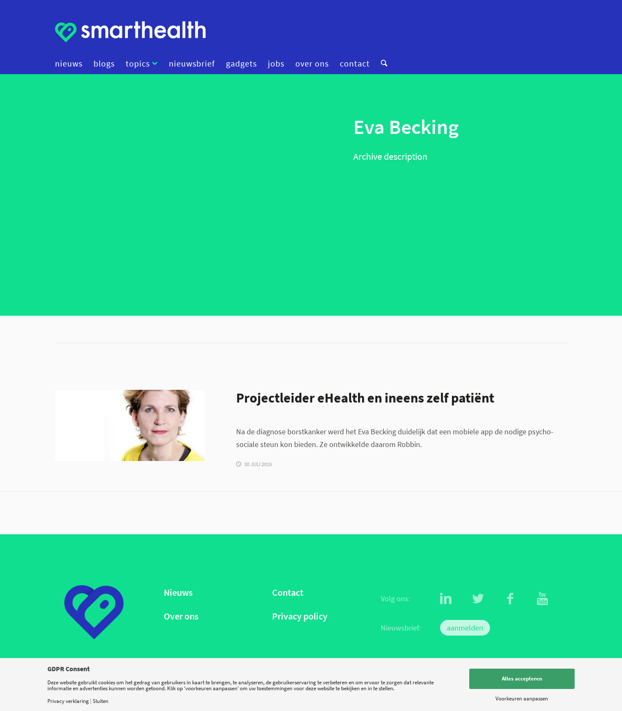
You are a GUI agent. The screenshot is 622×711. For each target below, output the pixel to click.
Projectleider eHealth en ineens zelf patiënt (365, 397)
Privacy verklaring (68, 701)
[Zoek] (381, 63)
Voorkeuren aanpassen (521, 698)
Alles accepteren (522, 678)
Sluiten (100, 701)
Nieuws (178, 592)
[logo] (130, 31)
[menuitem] (71, 63)
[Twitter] (478, 598)
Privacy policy (300, 616)
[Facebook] (510, 598)
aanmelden (465, 628)
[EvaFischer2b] (130, 425)
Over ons (181, 616)
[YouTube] (542, 598)
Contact (287, 592)
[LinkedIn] (446, 598)
